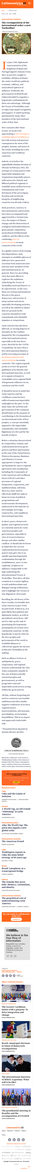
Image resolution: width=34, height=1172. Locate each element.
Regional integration (9, 1004)
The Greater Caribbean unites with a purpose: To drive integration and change (15, 1011)
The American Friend (13, 841)
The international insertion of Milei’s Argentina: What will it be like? (16, 1080)
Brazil (4, 866)
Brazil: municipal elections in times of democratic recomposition (16, 1046)
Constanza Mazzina (8, 906)
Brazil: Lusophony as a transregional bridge (13, 870)
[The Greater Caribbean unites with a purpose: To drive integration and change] (16, 993)
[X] (23, 1139)
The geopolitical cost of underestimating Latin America (14, 901)
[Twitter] (3, 975)
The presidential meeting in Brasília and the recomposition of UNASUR (16, 1113)
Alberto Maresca (7, 874)
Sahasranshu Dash (8, 817)
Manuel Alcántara (8, 844)
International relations (11, 19)
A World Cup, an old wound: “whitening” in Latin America (16, 812)
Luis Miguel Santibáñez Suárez (12, 833)
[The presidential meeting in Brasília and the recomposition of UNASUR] (16, 1097)
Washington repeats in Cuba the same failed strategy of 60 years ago (14, 855)
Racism (5, 806)
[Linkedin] (14, 975)
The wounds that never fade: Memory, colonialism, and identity (16, 885)
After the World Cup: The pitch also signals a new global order (15, 828)
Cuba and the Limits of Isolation (13, 795)
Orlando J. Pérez (7, 860)
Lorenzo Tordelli (23, 906)
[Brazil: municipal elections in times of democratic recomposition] (16, 1029)
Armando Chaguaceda (9, 799)
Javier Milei (6, 1074)
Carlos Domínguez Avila (10, 31)
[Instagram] (10, 975)
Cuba (4, 791)
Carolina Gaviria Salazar (11, 890)
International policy (10, 823)
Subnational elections (9, 1040)
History (5, 879)
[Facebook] (6, 975)
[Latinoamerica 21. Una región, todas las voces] (15, 1127)
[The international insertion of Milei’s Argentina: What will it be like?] (16, 1063)
